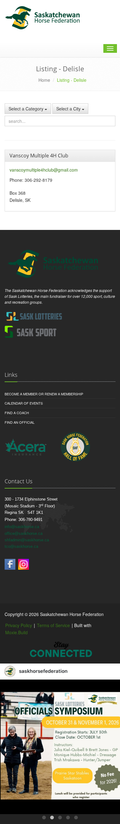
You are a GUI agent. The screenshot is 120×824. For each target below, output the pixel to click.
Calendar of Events (24, 403)
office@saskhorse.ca (23, 533)
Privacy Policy (18, 625)
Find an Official (19, 422)
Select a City (69, 109)
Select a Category (27, 109)
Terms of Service (53, 625)
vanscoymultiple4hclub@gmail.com (44, 170)
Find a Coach (17, 412)
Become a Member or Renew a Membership (44, 393)
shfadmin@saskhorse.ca (27, 540)
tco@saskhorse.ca (21, 546)
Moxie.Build (16, 632)
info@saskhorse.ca (22, 526)
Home (44, 80)
